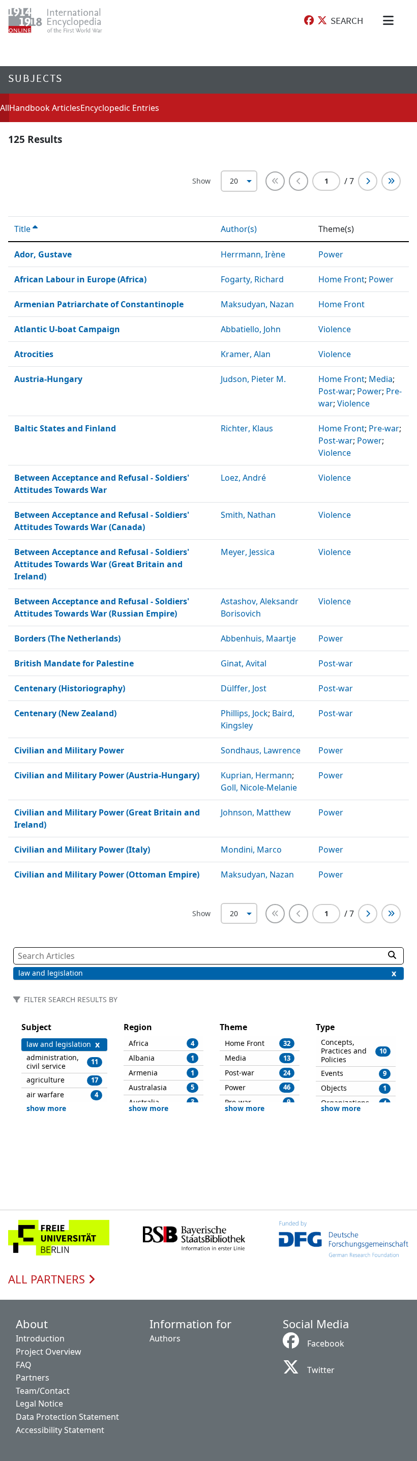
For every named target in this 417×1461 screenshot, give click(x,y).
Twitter (321, 1370)
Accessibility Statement (60, 1430)
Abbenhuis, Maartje (258, 638)
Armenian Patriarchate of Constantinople (99, 304)
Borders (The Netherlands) (67, 638)
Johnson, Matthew (256, 812)
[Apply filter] (392, 954)
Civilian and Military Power (69, 750)
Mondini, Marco (251, 849)
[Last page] (391, 181)
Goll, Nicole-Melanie (259, 787)
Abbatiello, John (251, 329)
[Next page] (367, 181)
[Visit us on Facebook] (309, 20)
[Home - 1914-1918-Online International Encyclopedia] (63, 20)
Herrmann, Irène (253, 254)
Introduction (40, 1338)
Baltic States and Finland (65, 428)
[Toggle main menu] (390, 20)
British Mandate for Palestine (74, 663)
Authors (165, 1338)
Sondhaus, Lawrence (261, 750)
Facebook (325, 1343)
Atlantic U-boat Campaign (67, 329)
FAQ (24, 1364)
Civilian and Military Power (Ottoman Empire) (106, 874)
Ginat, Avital (243, 663)
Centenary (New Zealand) (65, 713)
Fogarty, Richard (252, 279)
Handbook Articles (44, 107)
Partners (32, 1377)
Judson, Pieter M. (253, 379)
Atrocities (33, 354)
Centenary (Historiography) (69, 688)
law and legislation (50, 973)
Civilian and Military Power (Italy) (82, 849)
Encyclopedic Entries (119, 107)
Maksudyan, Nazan (257, 304)
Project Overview (48, 1351)
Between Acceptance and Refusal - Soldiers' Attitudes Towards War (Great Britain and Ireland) (101, 564)
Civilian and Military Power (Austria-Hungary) (106, 775)
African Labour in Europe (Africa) (80, 279)
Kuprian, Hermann (256, 775)
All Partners (48, 1279)
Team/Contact (43, 1390)
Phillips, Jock (244, 713)
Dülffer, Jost (243, 688)
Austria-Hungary (48, 379)
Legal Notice (39, 1403)
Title (23, 229)
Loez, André (243, 477)
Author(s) (240, 229)
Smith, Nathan (248, 514)
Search (347, 20)
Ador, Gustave (43, 254)
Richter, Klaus (247, 428)
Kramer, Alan (246, 354)
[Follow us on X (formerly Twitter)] (322, 20)
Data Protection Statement (67, 1416)
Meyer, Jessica (248, 552)
